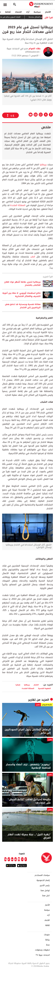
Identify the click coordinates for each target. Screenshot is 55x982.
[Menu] (5, 4)
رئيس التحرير (45, 885)
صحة (48, 944)
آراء (27, 12)
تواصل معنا (45, 890)
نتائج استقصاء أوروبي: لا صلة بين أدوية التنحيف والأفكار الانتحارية (21, 294)
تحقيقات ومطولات (42, 950)
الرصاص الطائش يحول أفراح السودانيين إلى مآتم (28, 731)
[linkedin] (12, 859)
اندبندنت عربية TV (43, 955)
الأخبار (48, 12)
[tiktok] (9, 859)
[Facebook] (26, 859)
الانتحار (36, 684)
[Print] (31, 115)
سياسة (37, 12)
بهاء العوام (34, 48)
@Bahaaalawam (32, 52)
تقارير (32, 699)
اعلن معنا (46, 895)
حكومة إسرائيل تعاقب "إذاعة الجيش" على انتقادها (29, 801)
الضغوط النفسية (44, 688)
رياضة (47, 939)
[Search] (14, 4)
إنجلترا (17, 684)
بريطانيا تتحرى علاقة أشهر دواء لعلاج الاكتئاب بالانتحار (22, 283)
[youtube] (15, 859)
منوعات (47, 934)
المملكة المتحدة (17, 205)
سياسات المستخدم (42, 875)
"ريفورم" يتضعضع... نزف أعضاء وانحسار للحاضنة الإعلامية (28, 766)
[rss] (5, 859)
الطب (32, 257)
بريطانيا (43, 165)
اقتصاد (18, 12)
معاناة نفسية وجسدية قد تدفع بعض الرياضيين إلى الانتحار (23, 306)
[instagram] (19, 859)
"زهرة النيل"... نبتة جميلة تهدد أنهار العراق (29, 836)
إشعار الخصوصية (43, 880)
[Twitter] (22, 859)
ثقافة (8, 12)
